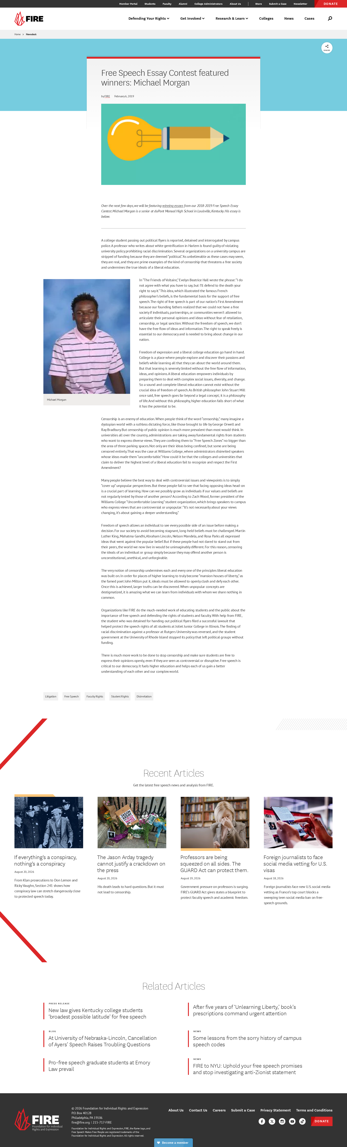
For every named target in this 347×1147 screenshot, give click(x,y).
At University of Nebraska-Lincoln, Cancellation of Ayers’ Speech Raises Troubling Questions (102, 1040)
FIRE (107, 96)
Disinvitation (144, 696)
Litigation (50, 696)
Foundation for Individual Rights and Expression (115, 1108)
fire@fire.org (81, 1122)
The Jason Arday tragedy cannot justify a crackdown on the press (131, 863)
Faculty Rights (95, 696)
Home (17, 34)
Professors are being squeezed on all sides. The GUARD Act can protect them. (214, 863)
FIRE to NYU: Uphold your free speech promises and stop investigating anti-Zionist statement (247, 1068)
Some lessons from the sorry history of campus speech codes (247, 1040)
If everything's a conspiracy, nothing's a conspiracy (45, 860)
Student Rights (120, 696)
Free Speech (71, 696)
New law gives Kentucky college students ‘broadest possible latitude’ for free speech (97, 1013)
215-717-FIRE (102, 1122)
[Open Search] (330, 18)
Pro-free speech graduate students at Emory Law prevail (99, 1065)
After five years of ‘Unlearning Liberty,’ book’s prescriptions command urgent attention (244, 1009)
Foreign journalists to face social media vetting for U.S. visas (295, 863)
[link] (30, 18)
